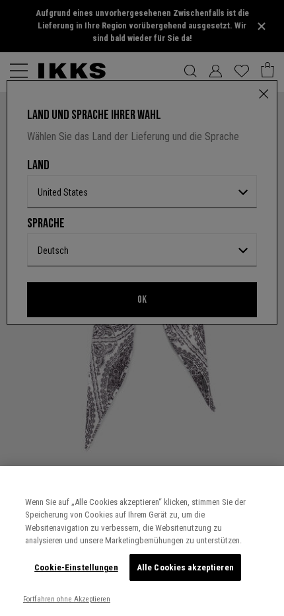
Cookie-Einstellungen (76, 567)
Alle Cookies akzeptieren (185, 567)
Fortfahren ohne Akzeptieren (66, 599)
